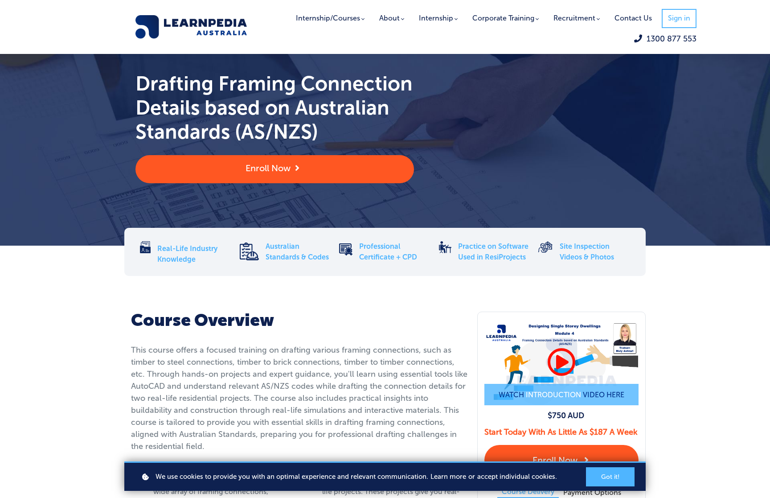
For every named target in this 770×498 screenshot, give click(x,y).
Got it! (610, 477)
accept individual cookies (516, 477)
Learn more (448, 477)
